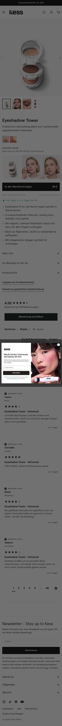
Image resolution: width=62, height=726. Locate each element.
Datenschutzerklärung (12, 378)
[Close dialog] (58, 344)
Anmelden (16, 373)
